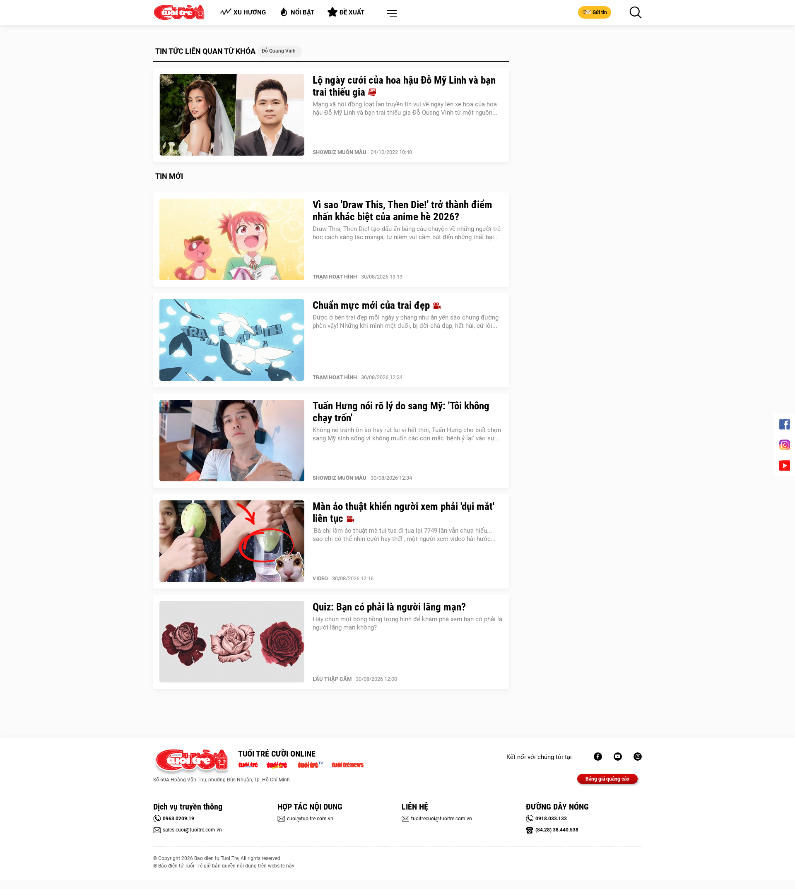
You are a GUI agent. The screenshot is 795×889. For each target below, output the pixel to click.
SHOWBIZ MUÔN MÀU (339, 152)
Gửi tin (600, 12)
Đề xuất (352, 12)
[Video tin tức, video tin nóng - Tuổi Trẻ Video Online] (314, 764)
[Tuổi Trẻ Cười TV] (618, 756)
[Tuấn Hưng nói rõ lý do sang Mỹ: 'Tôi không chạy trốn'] (231, 441)
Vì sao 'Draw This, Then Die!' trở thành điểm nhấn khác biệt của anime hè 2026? (402, 211)
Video (320, 578)
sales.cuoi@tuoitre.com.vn (192, 830)
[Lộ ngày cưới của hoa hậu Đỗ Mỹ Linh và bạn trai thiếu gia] (231, 115)
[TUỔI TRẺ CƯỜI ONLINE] (191, 762)
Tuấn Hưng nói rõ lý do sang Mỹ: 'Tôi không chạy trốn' (401, 412)
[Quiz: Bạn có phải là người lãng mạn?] (231, 642)
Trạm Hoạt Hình (335, 277)
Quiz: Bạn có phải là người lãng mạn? (389, 607)
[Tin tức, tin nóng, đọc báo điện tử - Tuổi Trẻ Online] (250, 764)
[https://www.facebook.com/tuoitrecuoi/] (598, 756)
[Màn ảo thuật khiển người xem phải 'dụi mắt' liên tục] (231, 541)
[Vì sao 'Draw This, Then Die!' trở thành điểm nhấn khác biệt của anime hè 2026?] (231, 240)
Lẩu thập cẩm (332, 679)
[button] (390, 13)
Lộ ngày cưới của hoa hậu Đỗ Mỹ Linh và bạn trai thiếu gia (404, 86)
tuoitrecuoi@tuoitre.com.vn (441, 819)
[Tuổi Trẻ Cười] (638, 756)
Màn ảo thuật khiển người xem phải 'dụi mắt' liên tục (403, 512)
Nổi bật (302, 12)
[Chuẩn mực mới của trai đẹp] (231, 340)
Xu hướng (250, 12)
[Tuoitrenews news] (347, 764)
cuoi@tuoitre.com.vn (310, 819)
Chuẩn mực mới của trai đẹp (372, 305)
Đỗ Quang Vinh (279, 51)
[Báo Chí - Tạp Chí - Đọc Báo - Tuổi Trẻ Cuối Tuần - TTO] (280, 764)
